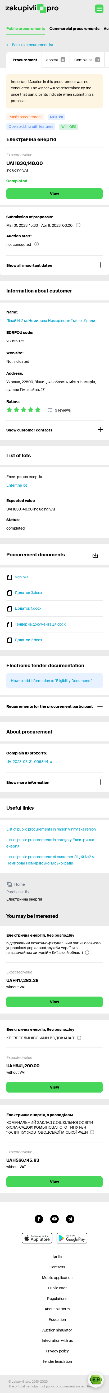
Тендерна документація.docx (40, 624)
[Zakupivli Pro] (32, 8)
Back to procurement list (32, 44)
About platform (57, 1309)
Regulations (57, 1298)
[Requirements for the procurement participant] (54, 706)
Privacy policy (57, 1351)
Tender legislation (57, 1361)
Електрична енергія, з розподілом (39, 1114)
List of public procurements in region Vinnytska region (51, 829)
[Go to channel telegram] (70, 1218)
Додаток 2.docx (28, 639)
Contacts (57, 1267)
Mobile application (57, 1277)
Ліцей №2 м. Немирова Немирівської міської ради (50, 320)
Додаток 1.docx (28, 608)
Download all (96, 555)
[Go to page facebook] (39, 1218)
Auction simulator (57, 1330)
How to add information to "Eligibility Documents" (51, 680)
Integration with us (57, 1340)
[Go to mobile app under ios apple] (37, 1238)
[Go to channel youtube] (54, 1218)
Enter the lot (16, 485)
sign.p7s (21, 577)
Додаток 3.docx (28, 592)
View (54, 193)
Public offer (57, 1288)
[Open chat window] (96, 1380)
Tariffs (57, 1256)
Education (57, 1319)
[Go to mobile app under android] (72, 1238)
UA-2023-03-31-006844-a (29, 761)
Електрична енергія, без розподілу (40, 935)
